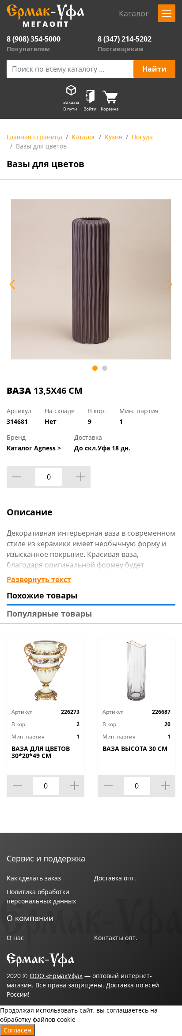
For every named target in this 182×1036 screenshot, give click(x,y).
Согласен (17, 1030)
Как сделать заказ (34, 878)
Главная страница (34, 137)
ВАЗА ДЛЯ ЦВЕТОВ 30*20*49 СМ (40, 752)
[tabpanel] (91, 279)
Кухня (113, 137)
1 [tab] (95, 368)
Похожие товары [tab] (42, 595)
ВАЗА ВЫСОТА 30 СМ (134, 748)
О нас (15, 937)
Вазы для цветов (41, 146)
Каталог (83, 137)
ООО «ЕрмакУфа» (56, 975)
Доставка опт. (115, 878)
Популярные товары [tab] (49, 613)
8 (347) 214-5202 (125, 39)
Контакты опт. (115, 937)
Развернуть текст (39, 579)
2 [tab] (104, 368)
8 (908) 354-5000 (34, 39)
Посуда (142, 137)
